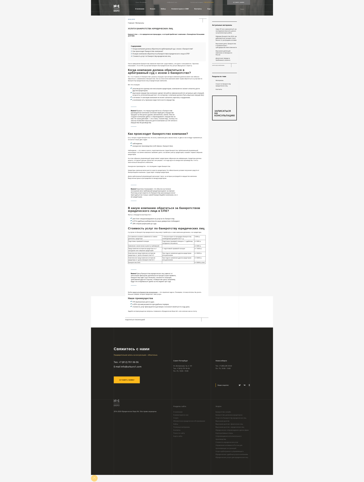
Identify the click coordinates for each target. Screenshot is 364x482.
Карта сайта (177, 436)
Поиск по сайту (179, 433)
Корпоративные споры (224, 433)
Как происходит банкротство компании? (148, 51)
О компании (139, 9)
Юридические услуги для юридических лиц (232, 457)
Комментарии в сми (180, 415)
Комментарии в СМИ (180, 9)
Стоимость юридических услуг (227, 442)
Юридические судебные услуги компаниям (232, 454)
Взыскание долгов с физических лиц (229, 424)
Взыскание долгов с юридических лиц (230, 427)
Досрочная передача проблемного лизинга (223, 59)
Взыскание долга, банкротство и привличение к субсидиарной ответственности (226, 45)
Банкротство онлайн (223, 412)
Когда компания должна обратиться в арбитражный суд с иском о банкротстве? (163, 49)
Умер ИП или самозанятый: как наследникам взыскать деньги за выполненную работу (226, 31)
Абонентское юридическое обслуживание (189, 421)
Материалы (219, 80)
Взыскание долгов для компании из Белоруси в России (224, 53)
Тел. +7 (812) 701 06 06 (126, 362)
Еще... (209, 9)
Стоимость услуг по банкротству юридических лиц (152, 56)
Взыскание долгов (222, 421)
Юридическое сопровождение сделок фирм (232, 430)
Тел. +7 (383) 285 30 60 (224, 366)
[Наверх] (94, 481)
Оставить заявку (238, 2)
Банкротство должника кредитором (229, 415)
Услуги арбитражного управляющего (230, 451)
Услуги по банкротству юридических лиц (223, 85)
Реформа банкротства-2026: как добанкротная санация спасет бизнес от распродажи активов (226, 38)
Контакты (198, 9)
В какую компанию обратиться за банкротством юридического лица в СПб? (161, 54)
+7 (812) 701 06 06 (208, 2)
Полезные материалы (181, 427)
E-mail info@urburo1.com (127, 366)
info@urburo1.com (172, 2)
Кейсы (163, 9)
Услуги (152, 9)
